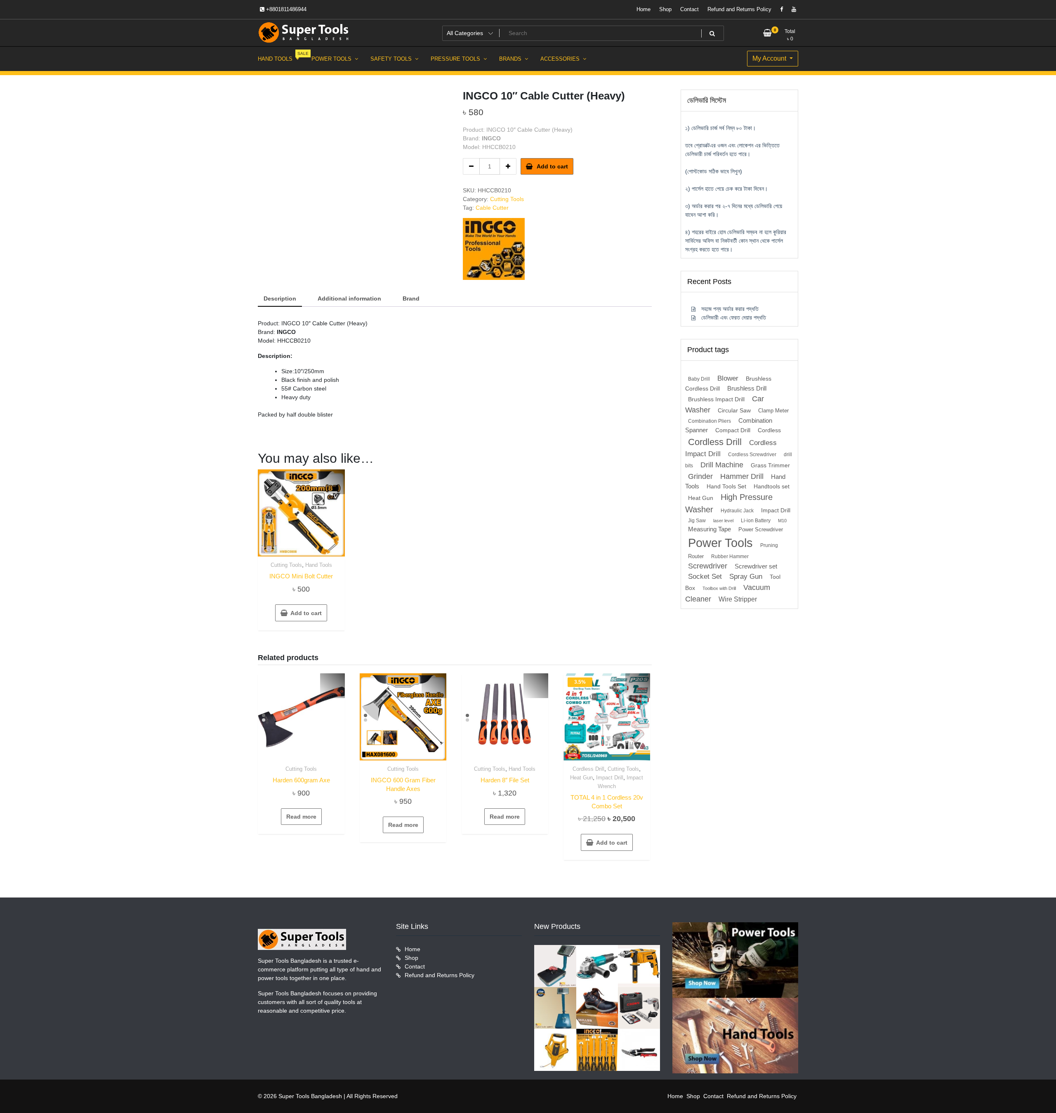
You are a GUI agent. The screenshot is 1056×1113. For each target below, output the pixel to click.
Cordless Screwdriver (752, 454)
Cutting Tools (507, 199)
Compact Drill (732, 430)
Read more (301, 816)
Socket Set (705, 576)
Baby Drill (699, 379)
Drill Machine (721, 464)
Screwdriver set (756, 566)
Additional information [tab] (349, 298)
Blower (727, 378)
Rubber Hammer (730, 556)
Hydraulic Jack (737, 511)
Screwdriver (707, 566)
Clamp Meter (773, 410)
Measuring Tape (709, 529)
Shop (665, 9)
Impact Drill (609, 777)
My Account (770, 58)
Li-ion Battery (756, 520)
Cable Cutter (492, 207)
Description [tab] (280, 298)
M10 (782, 520)
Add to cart (552, 166)
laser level (723, 520)
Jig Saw (697, 520)
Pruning (769, 545)
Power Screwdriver (760, 529)
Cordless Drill (588, 769)
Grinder (700, 476)
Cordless (769, 430)
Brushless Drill (746, 388)
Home (643, 9)
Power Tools (720, 542)
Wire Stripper (738, 599)
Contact (689, 9)
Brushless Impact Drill (716, 399)
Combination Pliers (709, 421)
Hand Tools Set (726, 486)
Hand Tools (318, 565)
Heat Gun (581, 777)
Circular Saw (734, 410)
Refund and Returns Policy (739, 9)
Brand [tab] (411, 298)
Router (696, 556)
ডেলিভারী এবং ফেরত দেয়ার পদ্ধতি (733, 317)
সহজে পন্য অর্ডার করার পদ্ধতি (730, 308)
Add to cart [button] (306, 613)
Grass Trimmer (770, 465)
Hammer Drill (742, 476)
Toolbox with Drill (719, 588)
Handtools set (772, 486)
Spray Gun (745, 576)
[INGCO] (494, 249)
